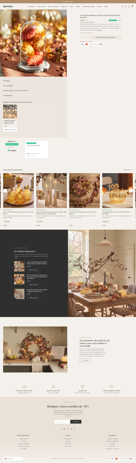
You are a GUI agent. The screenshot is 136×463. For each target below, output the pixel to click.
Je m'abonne (76, 421)
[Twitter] (64, 429)
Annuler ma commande (23, 446)
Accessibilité (24, 448)
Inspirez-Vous (68, 446)
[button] (123, 6)
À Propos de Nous (68, 438)
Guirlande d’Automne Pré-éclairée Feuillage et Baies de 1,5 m (37, 290)
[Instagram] (68, 429)
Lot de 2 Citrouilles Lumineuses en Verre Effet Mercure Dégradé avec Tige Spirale (37, 276)
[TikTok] (74, 429)
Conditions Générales (112, 438)
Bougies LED (64, 6)
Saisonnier (99, 6)
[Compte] (129, 6)
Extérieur (78, 6)
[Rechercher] (126, 6)
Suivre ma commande (23, 443)
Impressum (68, 441)
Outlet (105, 6)
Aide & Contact (23, 438)
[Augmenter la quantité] (87, 37)
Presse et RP (68, 443)
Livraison (24, 441)
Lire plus (99, 30)
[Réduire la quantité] (81, 37)
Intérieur (72, 6)
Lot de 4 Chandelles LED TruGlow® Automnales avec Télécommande (37, 263)
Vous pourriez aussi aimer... (13, 170)
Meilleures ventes (41, 6)
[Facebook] (61, 429)
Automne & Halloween (53, 6)
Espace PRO (112, 446)
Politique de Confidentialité (112, 441)
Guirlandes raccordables (89, 6)
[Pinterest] (71, 429)
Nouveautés (31, 6)
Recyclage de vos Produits (112, 448)
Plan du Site (112, 443)
